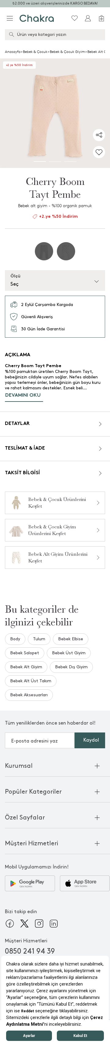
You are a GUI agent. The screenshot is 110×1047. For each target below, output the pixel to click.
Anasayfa (12, 52)
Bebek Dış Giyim (71, 667)
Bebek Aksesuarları (29, 695)
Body (15, 639)
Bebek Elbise (70, 639)
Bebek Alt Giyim (26, 667)
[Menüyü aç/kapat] (10, 18)
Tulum (39, 639)
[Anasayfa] (37, 18)
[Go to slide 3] (70, 161)
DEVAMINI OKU (23, 395)
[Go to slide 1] (40, 161)
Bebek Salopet (24, 653)
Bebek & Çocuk (35, 52)
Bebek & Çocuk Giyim (67, 52)
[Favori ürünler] (74, 18)
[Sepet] (101, 18)
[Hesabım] (88, 18)
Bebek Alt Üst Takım (30, 681)
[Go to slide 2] (55, 161)
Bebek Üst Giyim (69, 653)
